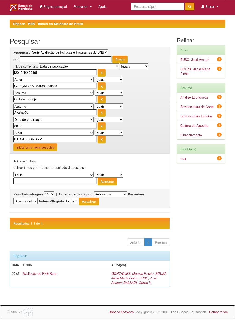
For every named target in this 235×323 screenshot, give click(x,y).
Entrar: (210, 6)
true (183, 158)
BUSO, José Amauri (194, 59)
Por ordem (136, 194)
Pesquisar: (21, 52)
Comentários (218, 311)
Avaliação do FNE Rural (40, 273)
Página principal (55, 6)
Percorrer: (81, 6)
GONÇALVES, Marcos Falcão (132, 273)
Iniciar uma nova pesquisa (35, 147)
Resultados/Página (28, 194)
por (16, 59)
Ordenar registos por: (76, 194)
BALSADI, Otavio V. (137, 282)
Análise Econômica (194, 97)
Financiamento (191, 135)
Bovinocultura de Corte (197, 106)
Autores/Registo (51, 201)
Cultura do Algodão (194, 125)
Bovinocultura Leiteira (196, 116)
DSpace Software (121, 311)
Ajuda (102, 6)
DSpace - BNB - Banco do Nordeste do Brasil (48, 23)
